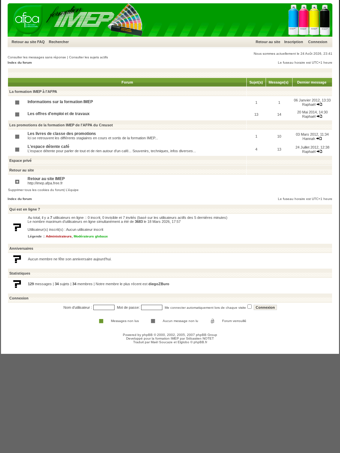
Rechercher (59, 42)
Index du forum (20, 62)
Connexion (317, 42)
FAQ (41, 42)
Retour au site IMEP (46, 178)
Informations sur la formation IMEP (60, 101)
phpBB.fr (200, 342)
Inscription (293, 42)
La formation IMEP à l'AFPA (33, 92)
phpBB (147, 335)
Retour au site (24, 42)
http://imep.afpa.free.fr (45, 183)
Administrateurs (59, 236)
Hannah (308, 139)
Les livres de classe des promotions (62, 133)
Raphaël (308, 104)
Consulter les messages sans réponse (37, 57)
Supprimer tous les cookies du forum (36, 190)
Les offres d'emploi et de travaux (59, 113)
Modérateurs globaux (91, 236)
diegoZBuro (158, 284)
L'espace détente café (48, 146)
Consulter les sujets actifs (88, 57)
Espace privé (20, 160)
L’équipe (72, 190)
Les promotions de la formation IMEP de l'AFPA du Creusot (61, 125)
